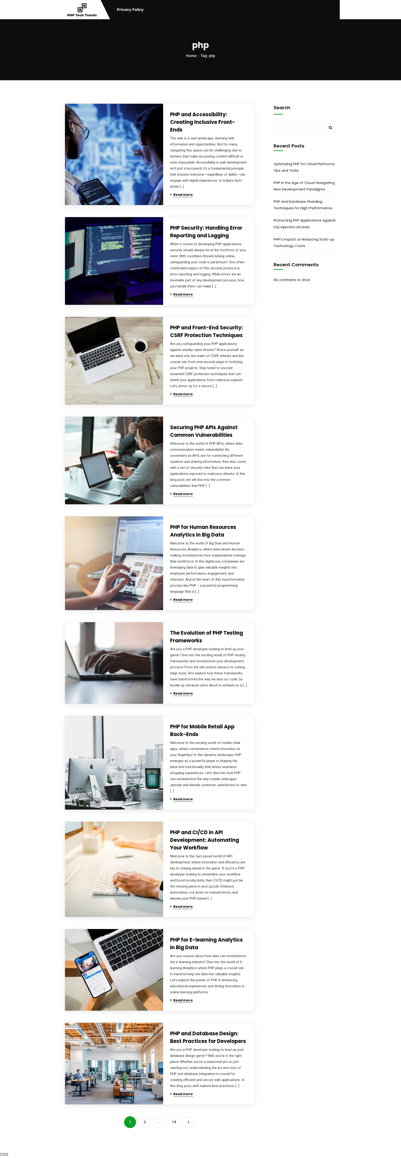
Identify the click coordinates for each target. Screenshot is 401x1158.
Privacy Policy (130, 10)
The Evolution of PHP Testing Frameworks (206, 636)
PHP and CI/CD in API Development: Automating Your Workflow (204, 840)
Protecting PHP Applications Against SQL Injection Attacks (305, 223)
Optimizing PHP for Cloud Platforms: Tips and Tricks (304, 167)
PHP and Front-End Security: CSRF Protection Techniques (206, 331)
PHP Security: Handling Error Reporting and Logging (206, 231)
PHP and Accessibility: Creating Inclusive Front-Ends (202, 122)
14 (174, 1122)
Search (282, 107)
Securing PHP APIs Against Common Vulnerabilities (204, 431)
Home (191, 56)
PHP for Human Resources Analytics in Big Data (203, 531)
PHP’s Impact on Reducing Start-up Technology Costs (304, 242)
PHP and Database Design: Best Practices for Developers (208, 1037)
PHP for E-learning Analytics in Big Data (206, 943)
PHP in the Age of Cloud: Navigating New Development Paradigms (304, 186)
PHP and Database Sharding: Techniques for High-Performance (303, 204)
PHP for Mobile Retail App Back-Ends (202, 730)
